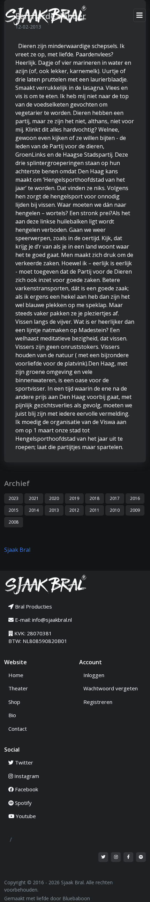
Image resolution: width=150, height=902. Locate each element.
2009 (135, 510)
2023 (13, 498)
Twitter (23, 762)
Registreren (97, 701)
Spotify (23, 802)
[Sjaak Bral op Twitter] (103, 857)
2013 (54, 510)
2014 (34, 510)
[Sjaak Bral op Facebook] (128, 857)
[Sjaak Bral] (48, 15)
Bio (12, 715)
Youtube (25, 816)
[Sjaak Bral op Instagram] (116, 857)
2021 (34, 498)
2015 (13, 510)
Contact (17, 728)
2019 (74, 498)
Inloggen (93, 675)
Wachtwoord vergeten (110, 688)
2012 (74, 510)
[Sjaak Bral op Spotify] (141, 857)
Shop (14, 701)
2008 (13, 522)
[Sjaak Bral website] (46, 584)
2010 (115, 510)
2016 (135, 498)
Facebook (26, 789)
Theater (18, 688)
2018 (94, 498)
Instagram (26, 775)
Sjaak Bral (17, 550)
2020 (54, 498)
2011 (94, 510)
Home (15, 675)
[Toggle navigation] (139, 15)
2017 (115, 498)
